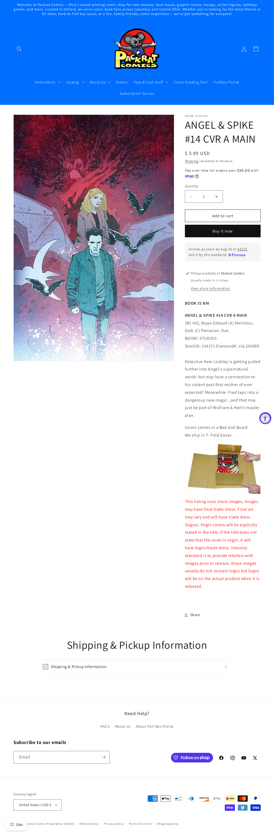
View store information (210, 288)
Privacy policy (114, 824)
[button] (19, 49)
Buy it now (222, 231)
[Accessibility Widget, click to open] (265, 418)
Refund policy (88, 824)
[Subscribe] (103, 757)
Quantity (191, 186)
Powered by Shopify (60, 824)
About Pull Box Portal (155, 726)
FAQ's (105, 726)
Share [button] (195, 614)
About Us (123, 726)
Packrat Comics (35, 824)
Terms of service (140, 824)
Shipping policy (168, 824)
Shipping (192, 161)
